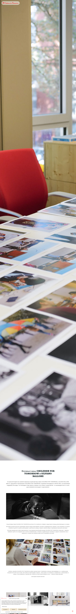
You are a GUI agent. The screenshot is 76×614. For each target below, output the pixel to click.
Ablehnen (13, 609)
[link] (11, 3)
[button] (26, 598)
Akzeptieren (5, 609)
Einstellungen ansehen (22, 609)
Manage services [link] (4, 606)
